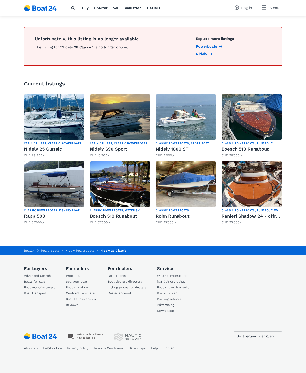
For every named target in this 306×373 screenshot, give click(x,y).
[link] (54, 126)
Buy (85, 8)
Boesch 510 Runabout (245, 149)
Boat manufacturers (39, 287)
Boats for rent (168, 293)
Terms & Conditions (108, 348)
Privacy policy (77, 348)
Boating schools (169, 299)
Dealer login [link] (117, 275)
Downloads (165, 310)
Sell (116, 8)
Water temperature (172, 275)
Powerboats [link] (206, 46)
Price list (73, 275)
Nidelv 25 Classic (43, 149)
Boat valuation (77, 287)
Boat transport (35, 293)
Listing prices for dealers (127, 287)
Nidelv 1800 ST (172, 149)
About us (31, 348)
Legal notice (52, 348)
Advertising (165, 305)
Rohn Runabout (173, 216)
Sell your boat (76, 281)
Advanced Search (37, 275)
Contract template (80, 293)
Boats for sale (34, 281)
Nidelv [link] (201, 54)
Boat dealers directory (125, 281)
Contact (169, 348)
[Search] (74, 8)
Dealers (153, 8)
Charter (101, 8)
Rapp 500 (34, 216)
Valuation (133, 8)
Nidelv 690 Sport (108, 149)
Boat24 (29, 250)
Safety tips (137, 348)
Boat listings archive (81, 299)
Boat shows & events (173, 287)
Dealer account (119, 293)
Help (154, 348)
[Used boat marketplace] (40, 8)
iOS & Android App (171, 281)
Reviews (72, 305)
